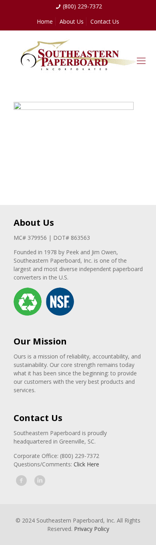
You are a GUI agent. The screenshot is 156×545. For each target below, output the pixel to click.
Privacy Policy (91, 529)
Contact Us (104, 21)
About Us (72, 21)
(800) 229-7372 (82, 6)
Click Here (86, 464)
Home (45, 21)
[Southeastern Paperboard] (78, 60)
